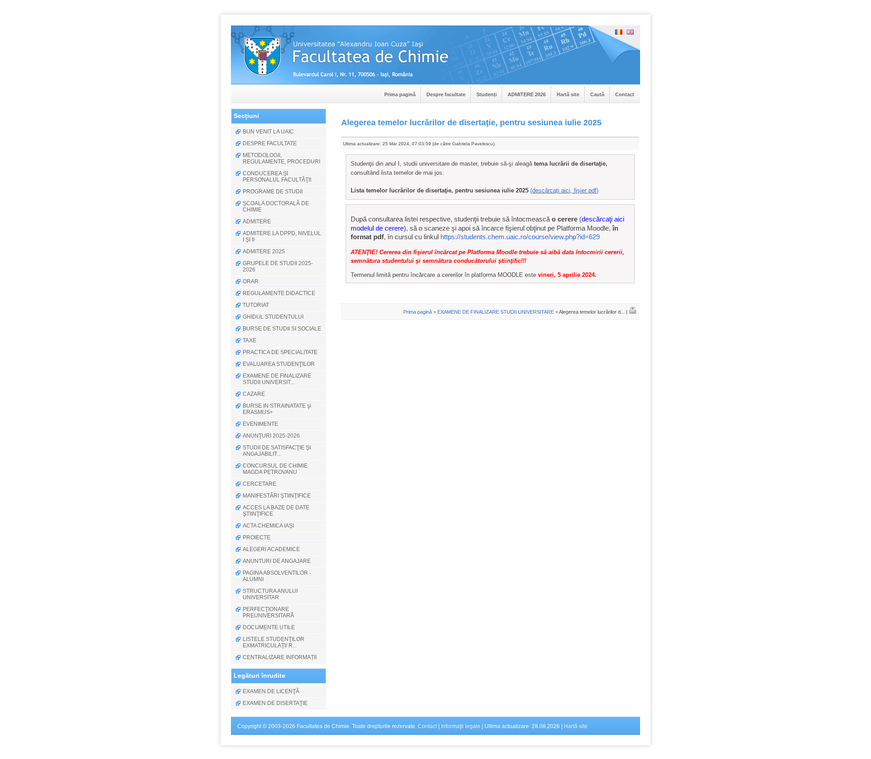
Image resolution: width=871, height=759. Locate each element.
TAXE (249, 340)
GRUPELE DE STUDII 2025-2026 (278, 266)
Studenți (486, 94)
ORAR (251, 281)
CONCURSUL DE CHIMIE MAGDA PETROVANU (275, 469)
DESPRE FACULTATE (270, 143)
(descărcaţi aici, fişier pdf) (564, 190)
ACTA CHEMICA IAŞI (268, 525)
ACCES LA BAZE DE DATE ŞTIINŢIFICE (276, 510)
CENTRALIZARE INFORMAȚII (280, 657)
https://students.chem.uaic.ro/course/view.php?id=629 (520, 237)
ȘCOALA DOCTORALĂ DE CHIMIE (276, 206)
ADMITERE (257, 221)
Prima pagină (400, 94)
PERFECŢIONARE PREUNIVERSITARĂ (268, 612)
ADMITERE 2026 (527, 94)
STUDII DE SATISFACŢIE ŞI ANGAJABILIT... (277, 450)
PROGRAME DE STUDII (273, 191)
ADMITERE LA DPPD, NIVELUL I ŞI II (282, 236)
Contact (624, 94)
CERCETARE (259, 484)
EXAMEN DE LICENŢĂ (271, 691)
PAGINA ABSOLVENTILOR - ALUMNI (277, 576)
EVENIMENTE (260, 424)
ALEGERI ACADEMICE (271, 549)
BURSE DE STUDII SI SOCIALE (282, 328)
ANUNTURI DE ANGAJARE (277, 561)
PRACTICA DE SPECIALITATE (280, 352)
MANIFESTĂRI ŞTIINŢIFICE (277, 496)
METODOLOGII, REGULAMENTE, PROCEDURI (281, 158)
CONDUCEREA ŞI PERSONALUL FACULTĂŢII (277, 176)
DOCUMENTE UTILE (269, 627)
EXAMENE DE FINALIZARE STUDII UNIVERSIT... (277, 379)
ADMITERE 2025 (264, 251)
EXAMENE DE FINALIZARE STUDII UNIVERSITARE (495, 312)
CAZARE (254, 394)
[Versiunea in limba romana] (618, 33)
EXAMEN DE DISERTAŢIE (275, 703)
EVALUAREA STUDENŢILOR (279, 364)
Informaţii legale (460, 726)
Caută (597, 94)
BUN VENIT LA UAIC (268, 131)
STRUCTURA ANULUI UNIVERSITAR (270, 594)
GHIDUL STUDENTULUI (273, 317)
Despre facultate (445, 94)
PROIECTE (256, 537)
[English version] (630, 33)
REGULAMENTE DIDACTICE (279, 293)
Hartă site (568, 94)
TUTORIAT (256, 305)
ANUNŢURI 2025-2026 (271, 436)
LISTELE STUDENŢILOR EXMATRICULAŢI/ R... (273, 642)
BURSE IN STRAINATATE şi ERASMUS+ (277, 409)
